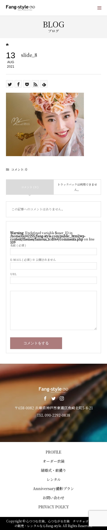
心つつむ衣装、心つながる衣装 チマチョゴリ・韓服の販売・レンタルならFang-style (58, 523)
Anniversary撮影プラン (53, 488)
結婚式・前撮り (53, 470)
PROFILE (53, 452)
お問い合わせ (53, 497)
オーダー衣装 (53, 461)
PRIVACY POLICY (53, 506)
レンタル (53, 479)
